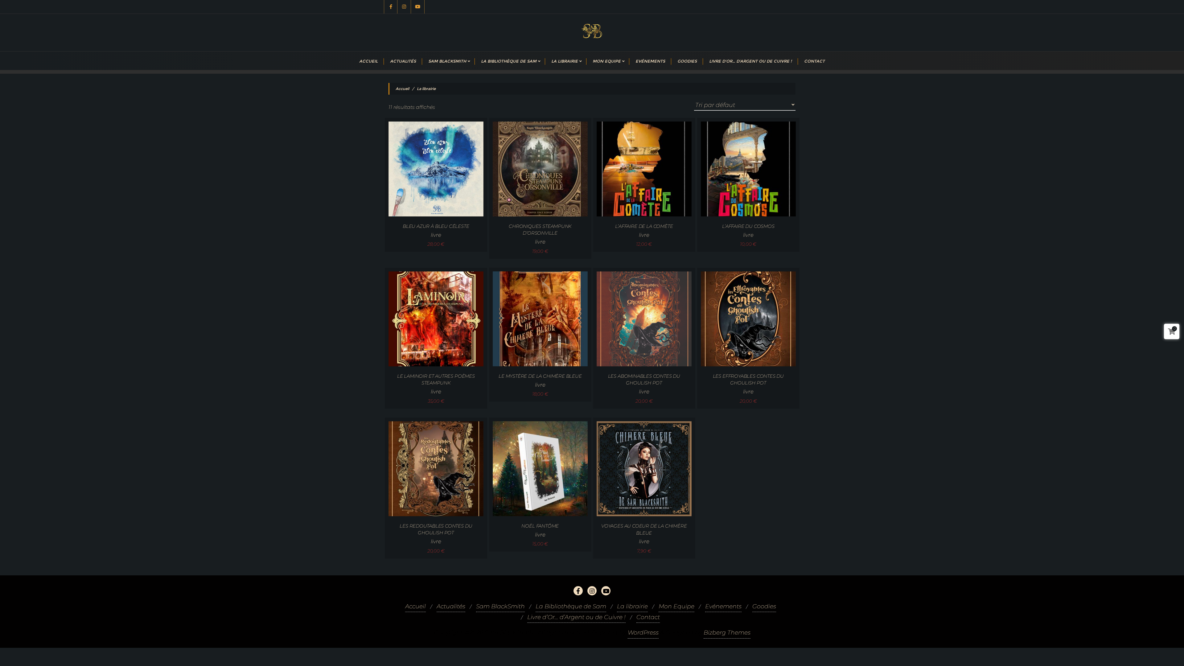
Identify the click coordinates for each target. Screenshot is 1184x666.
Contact (648, 617)
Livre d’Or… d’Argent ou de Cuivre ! (576, 617)
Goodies (764, 606)
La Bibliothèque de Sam (571, 606)
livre (436, 235)
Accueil (402, 88)
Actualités (451, 606)
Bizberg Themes (727, 632)
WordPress (643, 632)
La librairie (632, 606)
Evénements (723, 606)
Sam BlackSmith (500, 606)
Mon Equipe (676, 606)
